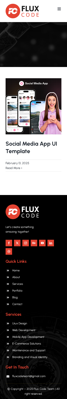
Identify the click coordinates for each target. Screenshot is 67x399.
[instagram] (25, 243)
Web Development (24, 330)
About (16, 277)
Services (17, 284)
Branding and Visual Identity (30, 357)
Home (16, 270)
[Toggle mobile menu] (59, 9)
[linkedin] (50, 243)
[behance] (34, 243)
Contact (17, 304)
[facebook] (9, 243)
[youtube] (42, 243)
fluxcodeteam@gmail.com (28, 376)
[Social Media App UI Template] (33, 106)
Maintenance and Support (29, 350)
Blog (15, 297)
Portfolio (17, 290)
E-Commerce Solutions (26, 343)
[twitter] (17, 243)
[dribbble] (9, 251)
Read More (13, 168)
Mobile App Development (28, 337)
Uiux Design (19, 323)
